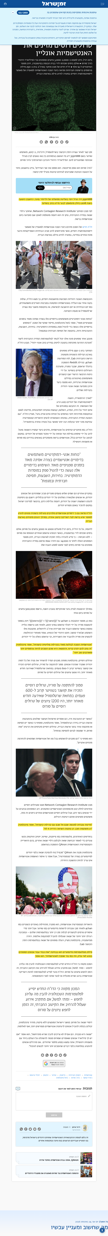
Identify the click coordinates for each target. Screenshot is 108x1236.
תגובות (65, 1127)
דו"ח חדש (87, 227)
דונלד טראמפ (35, 1075)
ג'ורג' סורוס (75, 1078)
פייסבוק (62, 1075)
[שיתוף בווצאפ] (46, 142)
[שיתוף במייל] (61, 142)
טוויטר (54, 1075)
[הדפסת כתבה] (41, 142)
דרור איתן (76, 1127)
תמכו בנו (23, 12)
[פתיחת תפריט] (5, 4)
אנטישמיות (88, 1075)
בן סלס (52, 137)
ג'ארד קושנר (87, 1078)
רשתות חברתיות (75, 1075)
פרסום (54, 1115)
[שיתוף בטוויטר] (56, 142)
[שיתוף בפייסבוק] (51, 142)
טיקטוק (45, 1075)
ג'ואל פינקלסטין (62, 1078)
